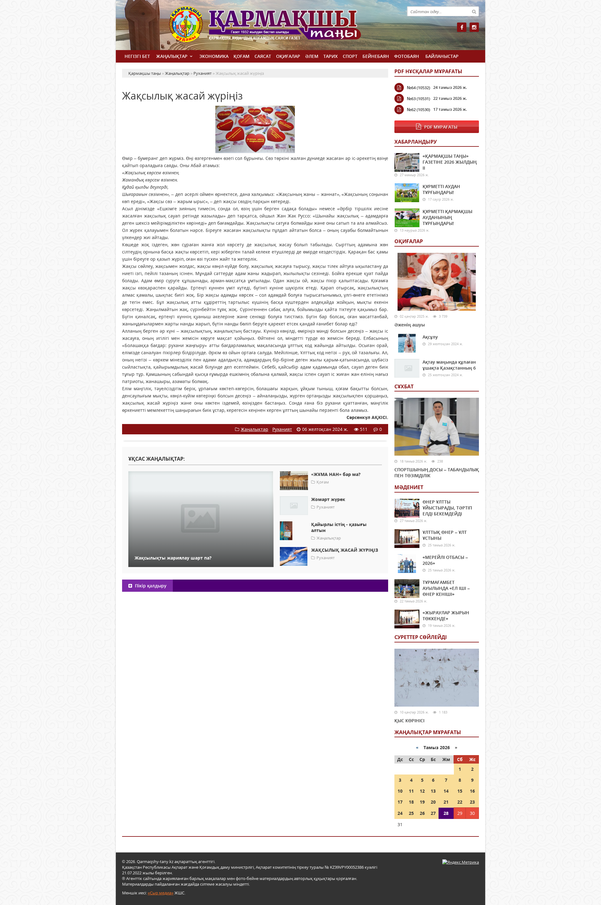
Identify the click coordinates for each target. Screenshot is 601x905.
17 (400, 802)
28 (446, 813)
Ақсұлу (430, 337)
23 (472, 802)
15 (459, 791)
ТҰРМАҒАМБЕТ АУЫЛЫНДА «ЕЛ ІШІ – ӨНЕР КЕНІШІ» (446, 588)
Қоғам (241, 56)
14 (446, 791)
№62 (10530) (418, 109)
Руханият (282, 429)
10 (400, 791)
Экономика (214, 56)
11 (411, 791)
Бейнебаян (375, 56)
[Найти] (474, 11)
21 (446, 802)
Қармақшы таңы (278, 27)
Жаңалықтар (171, 56)
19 (422, 802)
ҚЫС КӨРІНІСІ (409, 720)
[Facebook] (461, 27)
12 (422, 791)
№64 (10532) (418, 87)
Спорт (350, 56)
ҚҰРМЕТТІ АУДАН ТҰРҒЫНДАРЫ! (441, 189)
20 (433, 802)
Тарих (330, 56)
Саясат (262, 56)
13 (433, 791)
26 (422, 813)
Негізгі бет (137, 56)
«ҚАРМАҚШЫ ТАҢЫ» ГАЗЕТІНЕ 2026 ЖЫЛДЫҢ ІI (450, 162)
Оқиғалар (288, 56)
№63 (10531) (418, 98)
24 (400, 813)
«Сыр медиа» (160, 893)
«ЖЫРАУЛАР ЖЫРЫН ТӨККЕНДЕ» (446, 615)
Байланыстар (442, 56)
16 (472, 791)
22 (459, 802)
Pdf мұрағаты (440, 127)
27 (433, 813)
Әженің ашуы (409, 325)
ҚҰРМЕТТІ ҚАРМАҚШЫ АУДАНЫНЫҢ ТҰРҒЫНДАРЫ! (447, 217)
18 (411, 802)
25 (411, 813)
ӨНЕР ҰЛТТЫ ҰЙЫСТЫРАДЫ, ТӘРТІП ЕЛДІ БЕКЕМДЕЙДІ (447, 508)
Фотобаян (406, 56)
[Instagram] (474, 27)
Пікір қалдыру (150, 586)
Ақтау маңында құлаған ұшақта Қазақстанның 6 (449, 365)
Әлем (311, 56)
